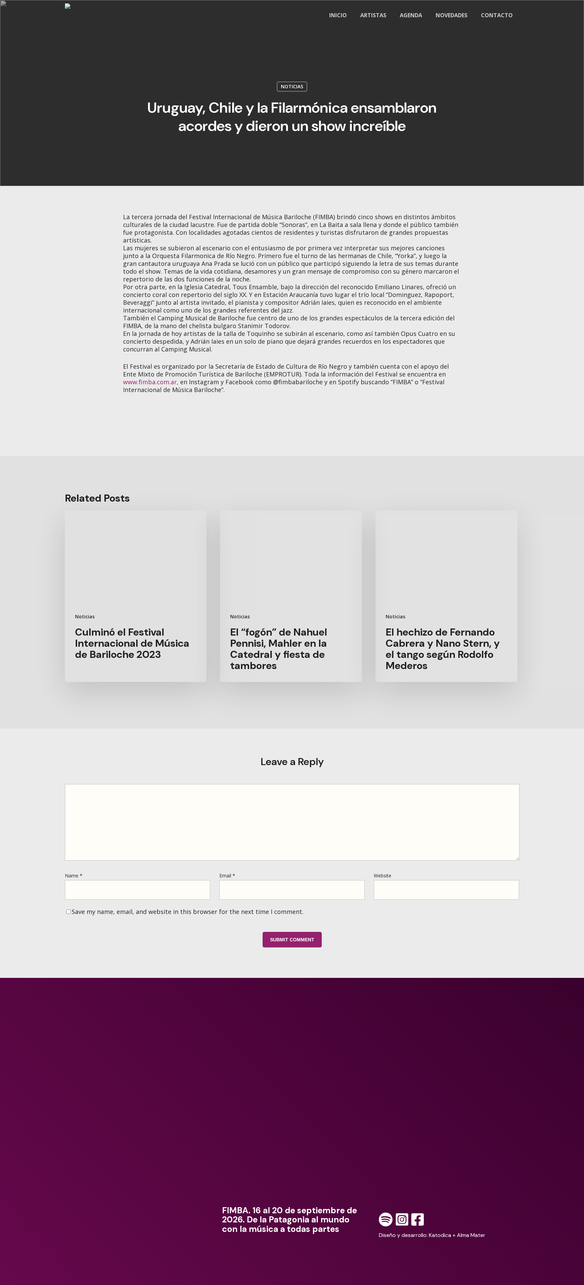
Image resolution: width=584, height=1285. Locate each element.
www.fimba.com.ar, (150, 382)
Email (227, 875)
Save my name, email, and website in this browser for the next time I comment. (187, 912)
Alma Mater (471, 1235)
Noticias (292, 86)
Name (73, 875)
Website (382, 875)
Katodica (440, 1235)
